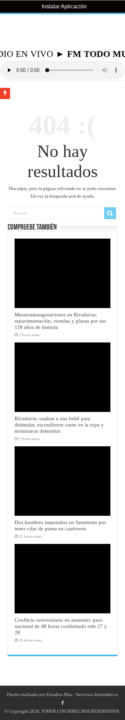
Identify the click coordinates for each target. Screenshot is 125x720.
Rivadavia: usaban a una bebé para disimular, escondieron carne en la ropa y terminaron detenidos (59, 424)
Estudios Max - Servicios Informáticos (82, 694)
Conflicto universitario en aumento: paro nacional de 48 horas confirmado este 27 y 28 (61, 626)
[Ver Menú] (9, 31)
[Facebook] (62, 703)
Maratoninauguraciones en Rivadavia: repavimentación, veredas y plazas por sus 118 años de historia (60, 321)
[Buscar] (110, 213)
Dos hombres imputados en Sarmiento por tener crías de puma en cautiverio (60, 525)
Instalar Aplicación (63, 6)
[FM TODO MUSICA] (62, 31)
